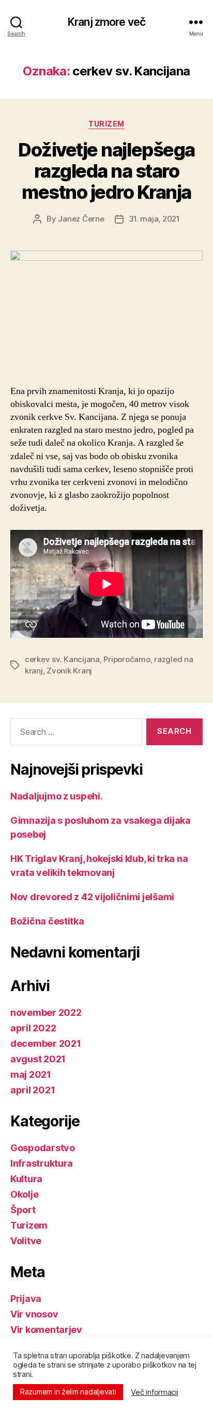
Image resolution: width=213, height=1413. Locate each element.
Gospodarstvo (42, 1147)
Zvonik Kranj (69, 671)
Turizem (106, 123)
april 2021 (32, 1090)
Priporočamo (126, 659)
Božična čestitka (47, 921)
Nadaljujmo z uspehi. (56, 796)
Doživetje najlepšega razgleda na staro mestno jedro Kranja (106, 170)
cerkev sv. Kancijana (62, 659)
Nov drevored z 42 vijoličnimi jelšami (92, 896)
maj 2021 (30, 1074)
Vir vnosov (34, 1314)
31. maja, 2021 (154, 219)
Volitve (25, 1240)
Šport (23, 1209)
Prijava (25, 1298)
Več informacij (154, 1392)
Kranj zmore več (106, 22)
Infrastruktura (41, 1163)
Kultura (26, 1178)
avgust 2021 (38, 1059)
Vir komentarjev (46, 1329)
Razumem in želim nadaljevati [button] (68, 1391)
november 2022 (46, 1012)
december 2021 (45, 1043)
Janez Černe (81, 219)
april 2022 (33, 1028)
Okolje (24, 1194)
